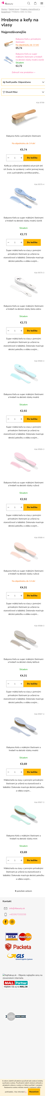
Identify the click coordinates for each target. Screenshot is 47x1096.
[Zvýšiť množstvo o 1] (21, 158)
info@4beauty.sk (17, 908)
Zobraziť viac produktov (22, 72)
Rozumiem (34, 1092)
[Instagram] (12, 922)
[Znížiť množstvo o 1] (8, 158)
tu (25, 1092)
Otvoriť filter (12, 92)
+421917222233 (17, 914)
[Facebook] (6, 922)
